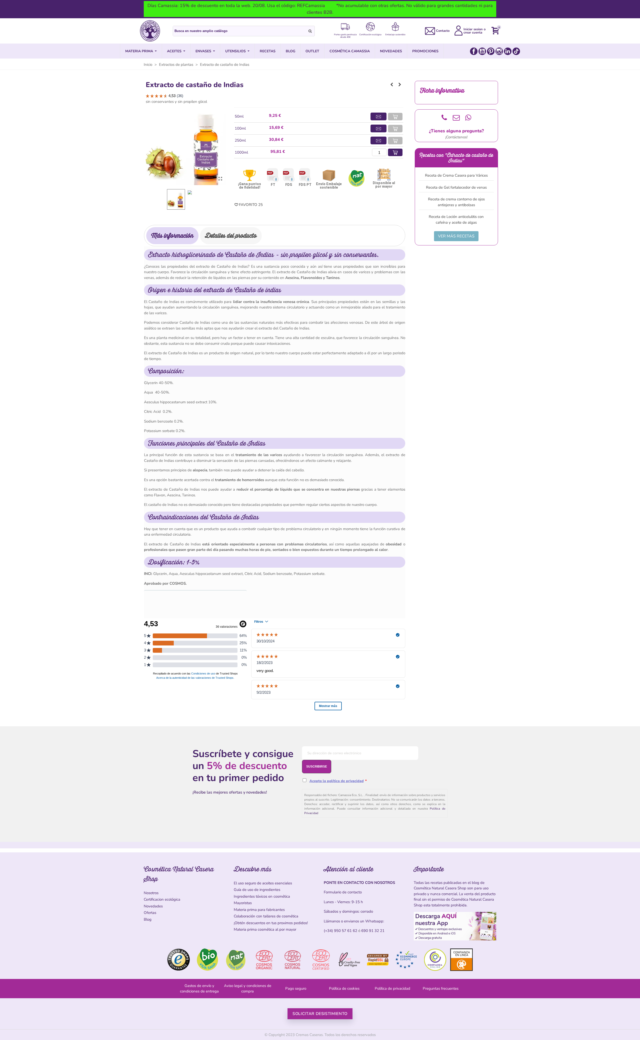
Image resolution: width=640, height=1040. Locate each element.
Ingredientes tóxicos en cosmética (262, 896)
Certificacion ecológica (162, 899)
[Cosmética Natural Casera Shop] (150, 31)
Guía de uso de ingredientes (257, 889)
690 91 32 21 (372, 930)
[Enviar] (310, 31)
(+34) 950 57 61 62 (340, 930)
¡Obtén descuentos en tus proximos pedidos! (271, 922)
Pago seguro (295, 988)
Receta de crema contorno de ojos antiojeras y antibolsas (456, 202)
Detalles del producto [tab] (231, 235)
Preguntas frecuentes (440, 988)
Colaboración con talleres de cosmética (266, 916)
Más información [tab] (172, 235)
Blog (148, 919)
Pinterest (490, 51)
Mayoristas (243, 902)
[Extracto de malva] (400, 84)
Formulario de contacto (343, 892)
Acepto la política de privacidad (337, 781)
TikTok (516, 51)
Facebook (474, 51)
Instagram (499, 51)
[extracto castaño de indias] (220, 179)
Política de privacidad (392, 988)
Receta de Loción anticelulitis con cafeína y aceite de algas (456, 219)
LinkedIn (508, 51)
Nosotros (151, 892)
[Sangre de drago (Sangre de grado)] (392, 84)
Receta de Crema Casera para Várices (456, 175)
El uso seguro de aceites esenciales (263, 883)
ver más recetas (456, 236)
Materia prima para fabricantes (259, 909)
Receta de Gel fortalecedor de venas (456, 187)
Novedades (153, 906)
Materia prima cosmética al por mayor (265, 929)
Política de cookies (344, 988)
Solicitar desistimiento (320, 1013)
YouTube (482, 51)
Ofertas (150, 912)
